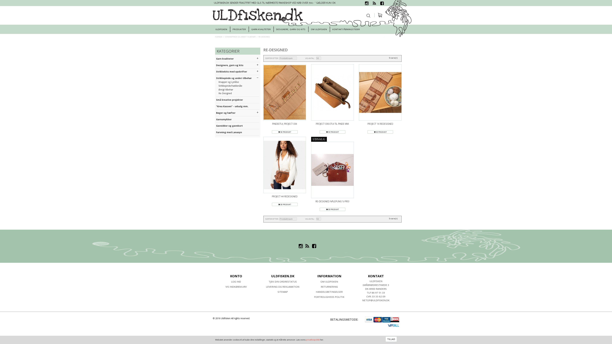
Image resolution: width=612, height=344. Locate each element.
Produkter (239, 29)
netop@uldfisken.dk (376, 300)
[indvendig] (284, 92)
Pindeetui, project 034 (284, 123)
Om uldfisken (319, 29)
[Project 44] (284, 165)
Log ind (236, 281)
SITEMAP (283, 291)
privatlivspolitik (313, 339)
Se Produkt (285, 132)
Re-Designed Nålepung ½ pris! (332, 201)
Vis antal (309, 58)
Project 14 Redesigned (380, 123)
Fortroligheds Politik (329, 296)
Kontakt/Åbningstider (346, 29)
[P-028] (332, 170)
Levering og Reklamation (282, 286)
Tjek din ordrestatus (283, 281)
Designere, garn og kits (291, 29)
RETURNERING (329, 286)
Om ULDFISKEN (329, 281)
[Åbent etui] (380, 92)
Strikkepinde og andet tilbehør (240, 37)
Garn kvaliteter (261, 29)
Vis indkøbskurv (236, 286)
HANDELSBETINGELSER (329, 291)
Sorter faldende (299, 58)
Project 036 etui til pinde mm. (332, 123)
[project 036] (332, 92)
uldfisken (221, 29)
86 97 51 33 (378, 292)
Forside (218, 37)
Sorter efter (271, 58)
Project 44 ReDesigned (285, 196)
